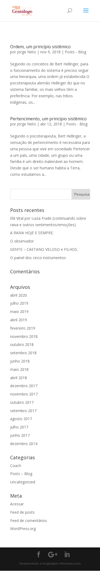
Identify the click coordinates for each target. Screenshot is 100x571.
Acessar (17, 503)
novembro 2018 (24, 336)
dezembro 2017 (23, 385)
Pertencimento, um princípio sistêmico (48, 119)
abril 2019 (18, 319)
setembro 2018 (23, 352)
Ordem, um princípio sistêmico (40, 47)
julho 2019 (19, 303)
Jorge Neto (26, 51)
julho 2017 (19, 427)
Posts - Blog (75, 51)
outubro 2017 (22, 402)
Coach (15, 465)
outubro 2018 (22, 344)
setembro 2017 (23, 410)
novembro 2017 (24, 394)
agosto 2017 (21, 418)
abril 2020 (18, 295)
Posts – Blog (21, 473)
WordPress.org (23, 528)
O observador (22, 241)
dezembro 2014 (23, 443)
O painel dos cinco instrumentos (38, 257)
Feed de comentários (28, 520)
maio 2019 (19, 311)
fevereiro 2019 (22, 328)
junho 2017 (20, 435)
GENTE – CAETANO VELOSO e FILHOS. (44, 249)
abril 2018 (18, 377)
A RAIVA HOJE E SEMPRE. (32, 232)
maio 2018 (19, 369)
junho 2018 (20, 361)
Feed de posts (22, 512)
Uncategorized (22, 481)
